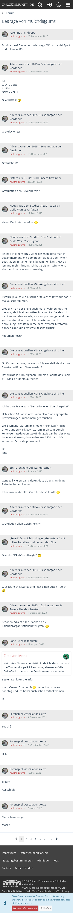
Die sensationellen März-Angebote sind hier (37, 284)
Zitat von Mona (15, 655)
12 (50, 839)
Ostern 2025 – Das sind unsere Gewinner (35, 178)
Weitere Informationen (25, 908)
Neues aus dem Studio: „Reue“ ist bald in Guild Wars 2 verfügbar (35, 207)
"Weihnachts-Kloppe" (23, 32)
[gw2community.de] (17, 4)
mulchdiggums (17, 36)
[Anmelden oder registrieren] (49, 4)
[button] (68, 4)
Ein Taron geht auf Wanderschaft (30, 467)
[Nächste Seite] (57, 839)
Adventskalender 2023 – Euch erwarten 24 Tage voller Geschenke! (36, 607)
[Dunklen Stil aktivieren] (59, 4)
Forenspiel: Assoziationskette (28, 714)
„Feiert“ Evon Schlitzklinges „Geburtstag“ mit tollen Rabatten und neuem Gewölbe (37, 540)
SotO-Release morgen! (24, 641)
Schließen (46, 908)
